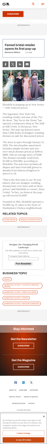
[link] (5, 64)
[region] (23, 428)
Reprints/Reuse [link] (18, 403)
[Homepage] (6, 4)
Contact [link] (31, 403)
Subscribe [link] (23, 390)
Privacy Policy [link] (15, 397)
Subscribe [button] (23, 346)
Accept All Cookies (23, 440)
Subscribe (13, 14)
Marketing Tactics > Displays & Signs (20, 292)
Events (7, 279)
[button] (43, 4)
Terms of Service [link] (31, 397)
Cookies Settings (24, 410)
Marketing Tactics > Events (16, 298)
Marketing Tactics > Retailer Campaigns (21, 303)
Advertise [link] (34, 390)
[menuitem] (5, 64)
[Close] (44, 416)
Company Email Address (18, 256)
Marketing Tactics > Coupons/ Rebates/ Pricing (21, 286)
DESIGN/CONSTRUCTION (30, 220)
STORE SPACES (10, 220)
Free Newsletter (23, 264)
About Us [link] (12, 390)
